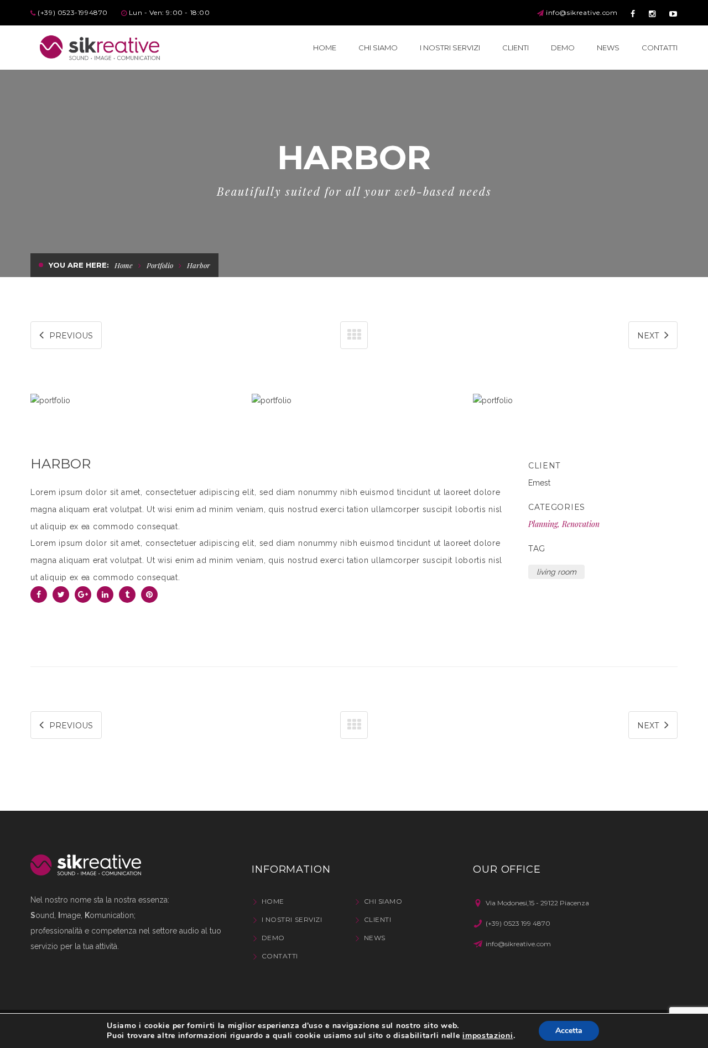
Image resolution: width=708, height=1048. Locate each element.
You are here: (79, 264)
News (375, 938)
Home (123, 265)
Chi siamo (383, 901)
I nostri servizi (292, 919)
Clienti (377, 919)
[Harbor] (133, 401)
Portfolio (160, 265)
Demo (273, 938)
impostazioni (487, 1036)
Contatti (280, 956)
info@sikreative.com (581, 12)
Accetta (568, 1030)
